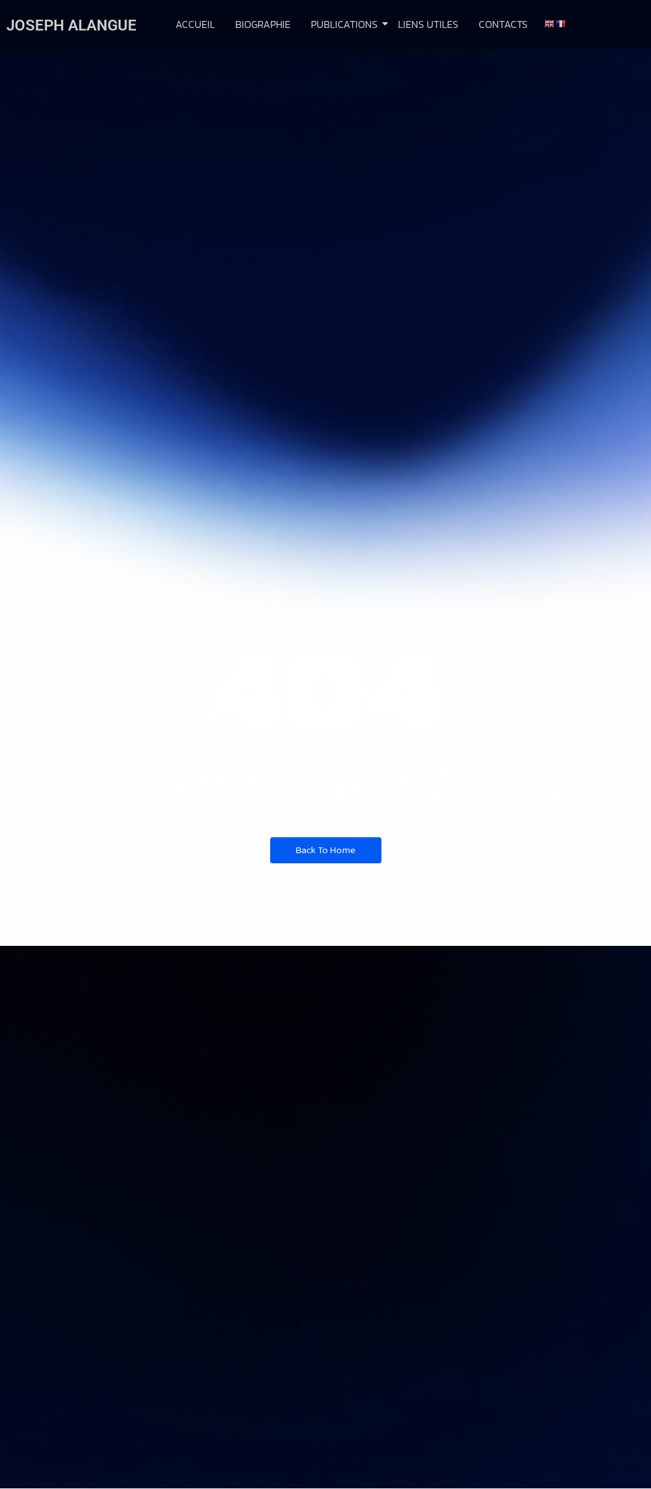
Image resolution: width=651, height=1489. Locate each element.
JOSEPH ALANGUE (71, 25)
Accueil (195, 24)
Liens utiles (428, 24)
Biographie (263, 24)
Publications (344, 24)
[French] (561, 23)
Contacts (503, 24)
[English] (550, 23)
